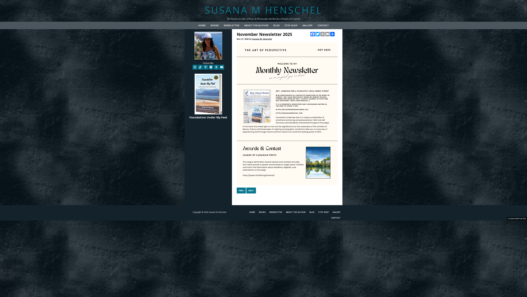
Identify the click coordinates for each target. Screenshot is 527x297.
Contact (323, 25)
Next (251, 190)
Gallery (307, 25)
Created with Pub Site (517, 218)
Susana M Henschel (263, 9)
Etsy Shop (291, 25)
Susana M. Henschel (262, 39)
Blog (276, 25)
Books (215, 25)
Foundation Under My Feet (208, 117)
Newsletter (231, 25)
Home (202, 25)
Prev (241, 190)
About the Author (256, 25)
